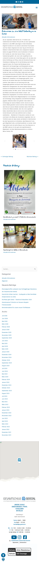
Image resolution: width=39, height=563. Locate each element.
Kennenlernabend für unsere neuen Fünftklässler (16, 307)
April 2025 (5, 346)
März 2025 (5, 349)
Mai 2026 (4, 321)
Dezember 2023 (6, 385)
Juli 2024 (4, 368)
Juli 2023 (4, 396)
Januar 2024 (5, 382)
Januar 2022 (5, 429)
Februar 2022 (6, 426)
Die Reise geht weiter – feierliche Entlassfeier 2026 (17, 299)
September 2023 (7, 390)
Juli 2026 (4, 315)
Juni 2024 (5, 371)
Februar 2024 (6, 379)
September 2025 (7, 338)
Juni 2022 (5, 418)
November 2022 (6, 415)
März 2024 (5, 376)
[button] (36, 7)
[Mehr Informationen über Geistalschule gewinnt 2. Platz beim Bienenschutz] (19, 192)
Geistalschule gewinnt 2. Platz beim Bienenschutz (19, 217)
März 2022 (5, 424)
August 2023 (5, 393)
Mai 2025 (4, 343)
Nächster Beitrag (32, 156)
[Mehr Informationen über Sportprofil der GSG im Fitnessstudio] (19, 236)
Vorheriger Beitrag (7, 156)
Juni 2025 (5, 340)
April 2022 (5, 421)
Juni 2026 (5, 318)
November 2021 (6, 435)
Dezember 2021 (6, 432)
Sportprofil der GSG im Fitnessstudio (15, 250)
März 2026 (5, 324)
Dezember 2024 (6, 354)
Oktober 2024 (6, 360)
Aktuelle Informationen (8, 37)
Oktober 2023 (6, 388)
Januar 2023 (5, 410)
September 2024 (7, 363)
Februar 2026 (6, 327)
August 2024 (5, 365)
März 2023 (5, 404)
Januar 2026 (5, 329)
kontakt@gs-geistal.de (19, 524)
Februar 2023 (6, 407)
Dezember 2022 (6, 412)
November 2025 (6, 335)
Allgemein (5, 281)
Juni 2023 (5, 399)
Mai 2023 (4, 401)
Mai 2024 (4, 374)
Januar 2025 (5, 351)
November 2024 (6, 357)
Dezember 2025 (6, 332)
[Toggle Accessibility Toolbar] (3, 555)
